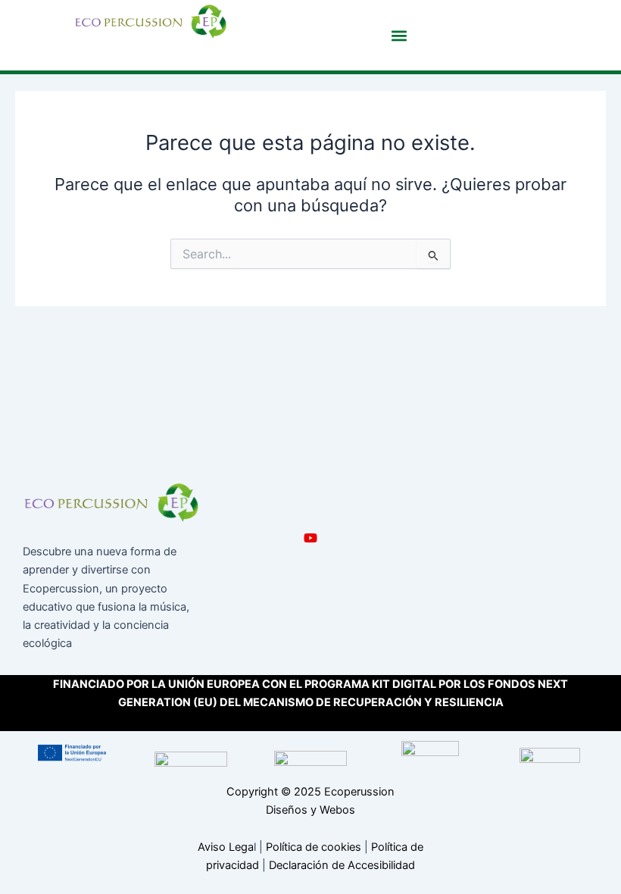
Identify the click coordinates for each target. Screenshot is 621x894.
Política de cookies (313, 847)
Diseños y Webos (310, 810)
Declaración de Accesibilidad (342, 865)
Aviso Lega (226, 847)
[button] (398, 35)
